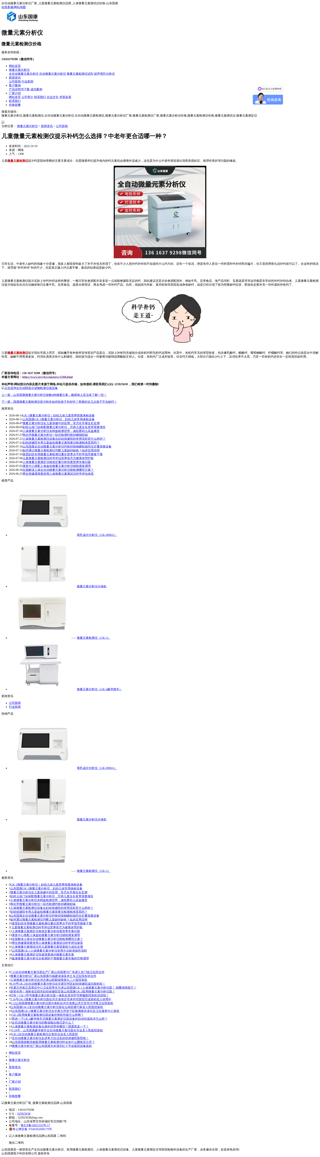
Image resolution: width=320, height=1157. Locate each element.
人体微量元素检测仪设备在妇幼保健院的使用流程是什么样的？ (64, 438)
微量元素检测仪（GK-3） (93, 637)
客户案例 (15, 85)
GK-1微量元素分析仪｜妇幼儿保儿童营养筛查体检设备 (59, 415)
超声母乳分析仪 (104, 73)
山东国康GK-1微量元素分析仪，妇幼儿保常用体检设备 (59, 419)
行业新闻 (27, 81)
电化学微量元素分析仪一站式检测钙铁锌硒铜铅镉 (55, 434)
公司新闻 (15, 81)
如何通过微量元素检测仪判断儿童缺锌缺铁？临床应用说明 (61, 450)
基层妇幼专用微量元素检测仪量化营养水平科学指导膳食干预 (63, 454)
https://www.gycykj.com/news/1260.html (47, 377)
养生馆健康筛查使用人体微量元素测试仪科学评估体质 (58, 473)
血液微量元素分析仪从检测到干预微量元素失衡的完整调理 (50, 958)
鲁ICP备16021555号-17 (35, 1125)
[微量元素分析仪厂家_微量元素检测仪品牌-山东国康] (23, 23)
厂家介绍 (15, 93)
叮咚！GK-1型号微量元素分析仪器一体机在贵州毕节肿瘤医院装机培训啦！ (59, 995)
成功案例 (36, 89)
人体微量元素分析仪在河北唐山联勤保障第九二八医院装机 (48, 979)
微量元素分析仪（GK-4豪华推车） (99, 689)
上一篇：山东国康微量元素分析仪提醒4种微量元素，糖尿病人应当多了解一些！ (54, 394)
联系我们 (40, 97)
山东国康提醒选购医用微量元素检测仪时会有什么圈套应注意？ (53, 1042)
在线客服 (7, 7)
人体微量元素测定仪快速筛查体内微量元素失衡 (43, 954)
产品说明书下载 (19, 89)
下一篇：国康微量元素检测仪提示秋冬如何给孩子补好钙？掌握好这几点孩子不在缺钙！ (59, 401)
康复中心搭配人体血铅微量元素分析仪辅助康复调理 (57, 465)
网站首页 (15, 66)
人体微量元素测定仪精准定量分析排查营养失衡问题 (57, 462)
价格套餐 (15, 104)
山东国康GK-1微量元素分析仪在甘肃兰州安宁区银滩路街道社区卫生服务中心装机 (65, 1011)
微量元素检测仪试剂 (80, 73)
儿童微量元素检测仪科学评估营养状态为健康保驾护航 (58, 458)
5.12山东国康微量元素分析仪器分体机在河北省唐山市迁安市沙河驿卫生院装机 (61, 1003)
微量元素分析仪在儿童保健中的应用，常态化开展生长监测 (61, 423)
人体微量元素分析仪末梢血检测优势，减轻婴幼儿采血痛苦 (61, 431)
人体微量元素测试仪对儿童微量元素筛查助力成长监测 (47, 946)
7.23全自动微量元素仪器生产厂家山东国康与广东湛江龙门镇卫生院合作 (57, 972)
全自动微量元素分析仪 (24, 73)
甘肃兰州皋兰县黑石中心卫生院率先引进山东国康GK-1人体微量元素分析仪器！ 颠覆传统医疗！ (73, 987)
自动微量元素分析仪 (52, 73)
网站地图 (20, 7)
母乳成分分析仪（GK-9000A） (97, 535)
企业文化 (53, 97)
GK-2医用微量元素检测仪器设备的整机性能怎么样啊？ (48, 1014)
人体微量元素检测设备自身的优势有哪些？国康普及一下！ (50, 1026)
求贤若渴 (65, 97)
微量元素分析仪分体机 (91, 586)
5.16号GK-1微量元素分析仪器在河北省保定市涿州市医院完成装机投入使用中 (60, 999)
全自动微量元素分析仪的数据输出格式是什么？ (43, 1022)
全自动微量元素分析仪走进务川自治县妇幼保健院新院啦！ (50, 1038)
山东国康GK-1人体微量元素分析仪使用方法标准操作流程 (49, 950)
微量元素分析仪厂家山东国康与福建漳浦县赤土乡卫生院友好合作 (53, 976)
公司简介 (27, 97)
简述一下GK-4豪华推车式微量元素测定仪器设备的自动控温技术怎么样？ (60, 1018)
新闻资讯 (15, 77)
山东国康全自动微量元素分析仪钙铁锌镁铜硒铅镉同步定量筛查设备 (67, 446)
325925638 (23, 1113)
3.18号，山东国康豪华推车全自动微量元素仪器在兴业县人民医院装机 (57, 1030)
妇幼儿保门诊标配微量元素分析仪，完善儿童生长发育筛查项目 (64, 427)
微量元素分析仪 (19, 69)
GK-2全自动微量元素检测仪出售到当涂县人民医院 (45, 1034)
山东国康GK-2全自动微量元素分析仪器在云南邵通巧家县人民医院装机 (56, 1007)
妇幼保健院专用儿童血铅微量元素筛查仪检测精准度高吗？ (61, 442)
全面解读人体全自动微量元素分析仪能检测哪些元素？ (58, 469)
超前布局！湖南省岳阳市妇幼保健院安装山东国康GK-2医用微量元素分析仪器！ (62, 991)
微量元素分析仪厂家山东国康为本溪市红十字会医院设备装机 (52, 1045)
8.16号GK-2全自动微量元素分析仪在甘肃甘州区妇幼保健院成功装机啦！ (57, 983)
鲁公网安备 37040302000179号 (32, 1129)
